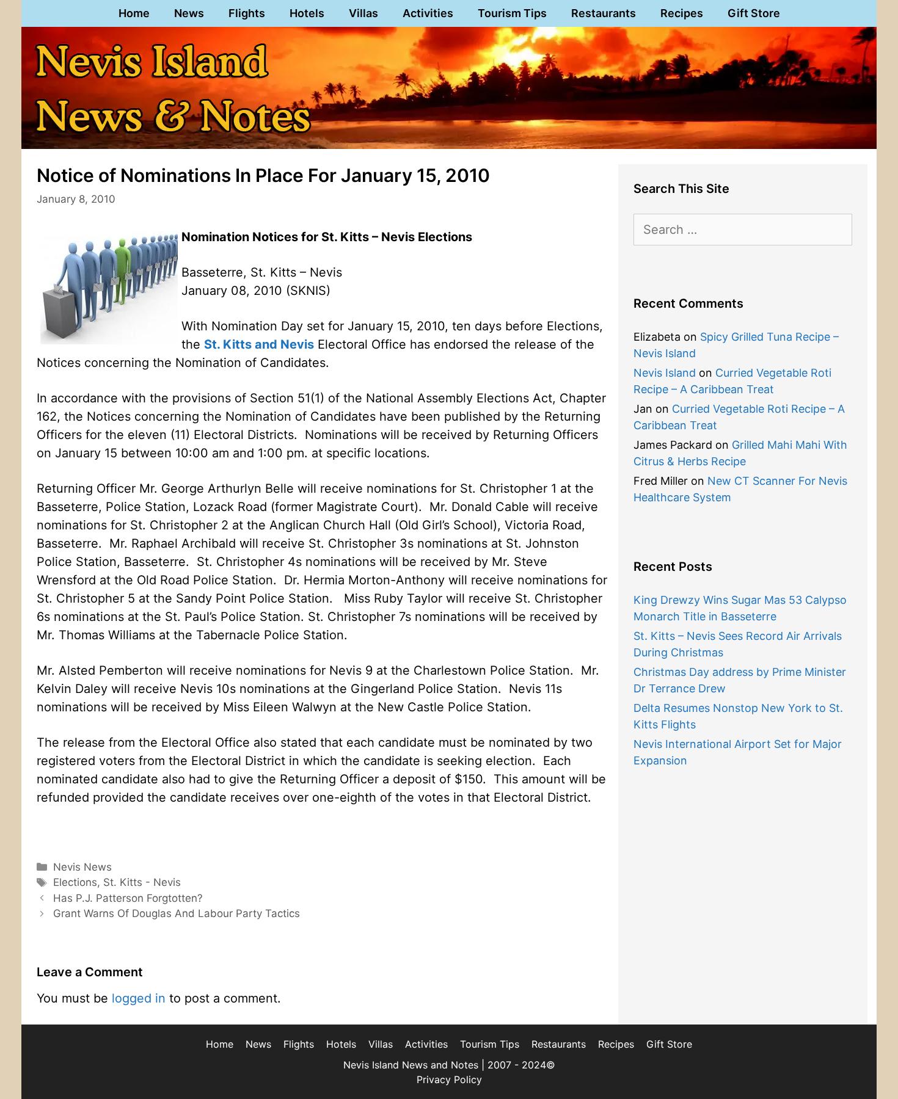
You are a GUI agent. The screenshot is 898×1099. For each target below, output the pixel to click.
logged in (139, 998)
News (189, 13)
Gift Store (754, 13)
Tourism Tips (512, 13)
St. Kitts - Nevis (142, 882)
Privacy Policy (449, 1079)
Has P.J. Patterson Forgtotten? (128, 898)
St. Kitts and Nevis (259, 344)
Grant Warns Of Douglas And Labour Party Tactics (176, 913)
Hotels (307, 13)
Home (134, 13)
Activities (428, 13)
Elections (75, 882)
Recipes (681, 13)
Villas (363, 13)
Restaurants (603, 13)
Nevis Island (664, 372)
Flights (246, 13)
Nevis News (82, 867)
